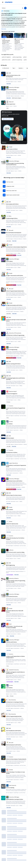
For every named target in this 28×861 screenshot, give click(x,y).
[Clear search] (22, 8)
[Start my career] (14, 182)
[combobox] (11, 8)
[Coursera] (8, 2)
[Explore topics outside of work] (14, 195)
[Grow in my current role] (14, 191)
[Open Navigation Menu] (2, 2)
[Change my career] (14, 186)
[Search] (25, 8)
